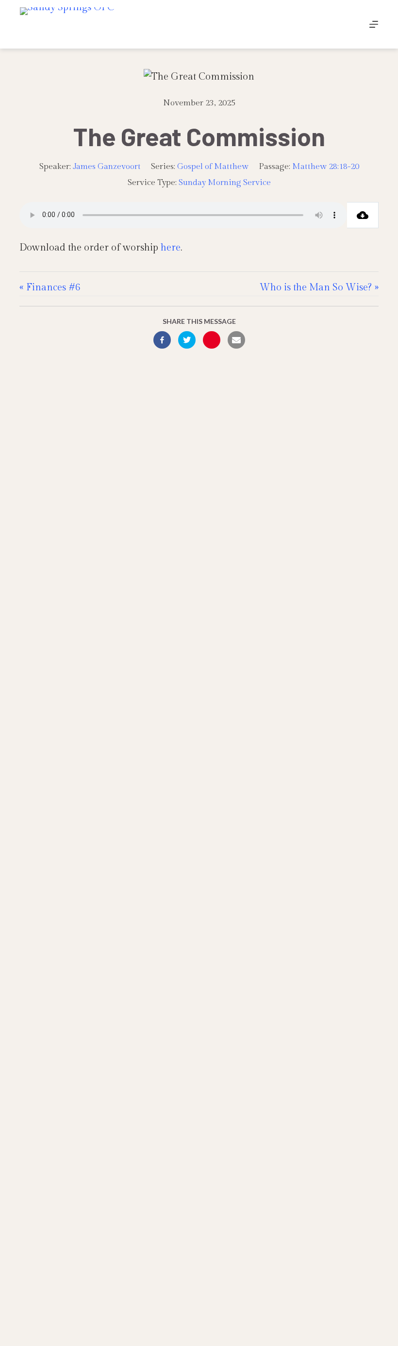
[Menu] (373, 24)
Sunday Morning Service (225, 182)
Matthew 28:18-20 (325, 166)
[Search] (351, 24)
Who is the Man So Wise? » (319, 287)
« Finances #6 (50, 287)
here (171, 247)
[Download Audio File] (363, 215)
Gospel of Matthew (213, 166)
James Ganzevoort (107, 166)
